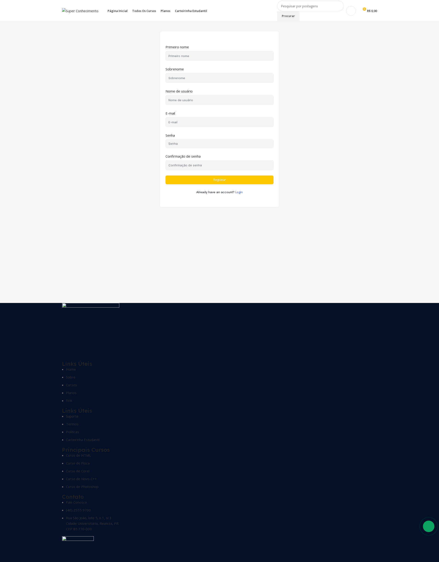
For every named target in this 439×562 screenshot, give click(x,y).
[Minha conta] (351, 10)
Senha (170, 135)
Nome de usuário (179, 91)
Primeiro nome (177, 47)
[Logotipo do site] (80, 10)
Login (239, 192)
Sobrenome (174, 69)
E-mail (170, 113)
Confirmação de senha (183, 156)
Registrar (219, 180)
